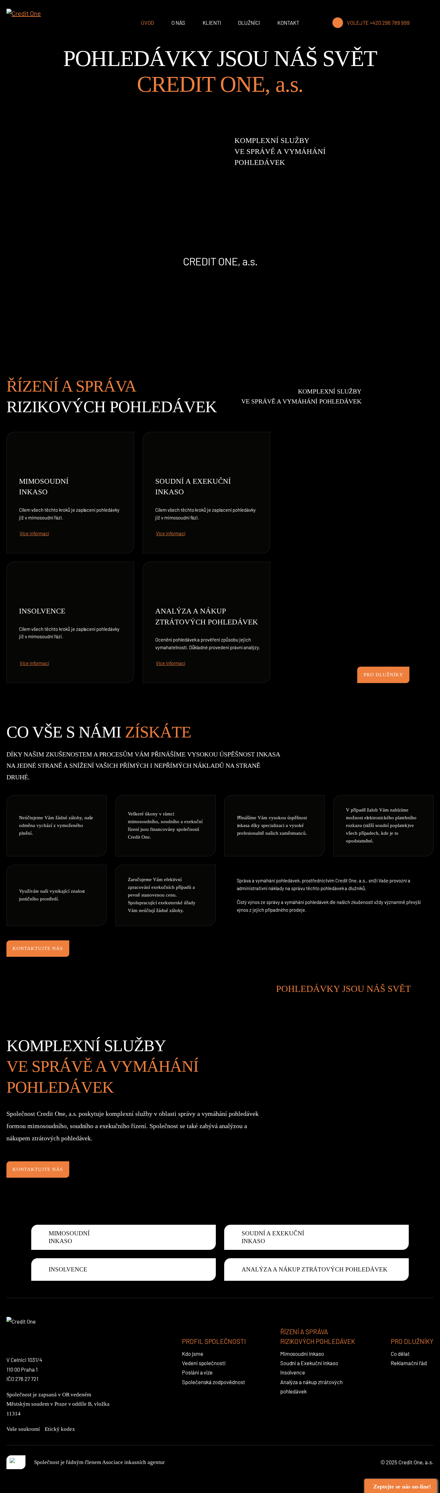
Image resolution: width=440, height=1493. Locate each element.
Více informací (34, 533)
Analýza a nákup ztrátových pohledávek (206, 616)
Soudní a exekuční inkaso (193, 486)
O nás (178, 22)
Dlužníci (249, 22)
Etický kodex (60, 1429)
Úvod (147, 22)
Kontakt (288, 22)
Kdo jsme (192, 1353)
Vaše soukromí (23, 1429)
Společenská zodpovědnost (213, 1382)
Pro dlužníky (383, 674)
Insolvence (42, 611)
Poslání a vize (197, 1372)
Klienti (212, 22)
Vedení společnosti (204, 1363)
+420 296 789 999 (390, 22)
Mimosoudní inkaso (44, 486)
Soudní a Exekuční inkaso (309, 1363)
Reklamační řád (409, 1363)
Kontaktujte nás (38, 948)
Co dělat (400, 1353)
